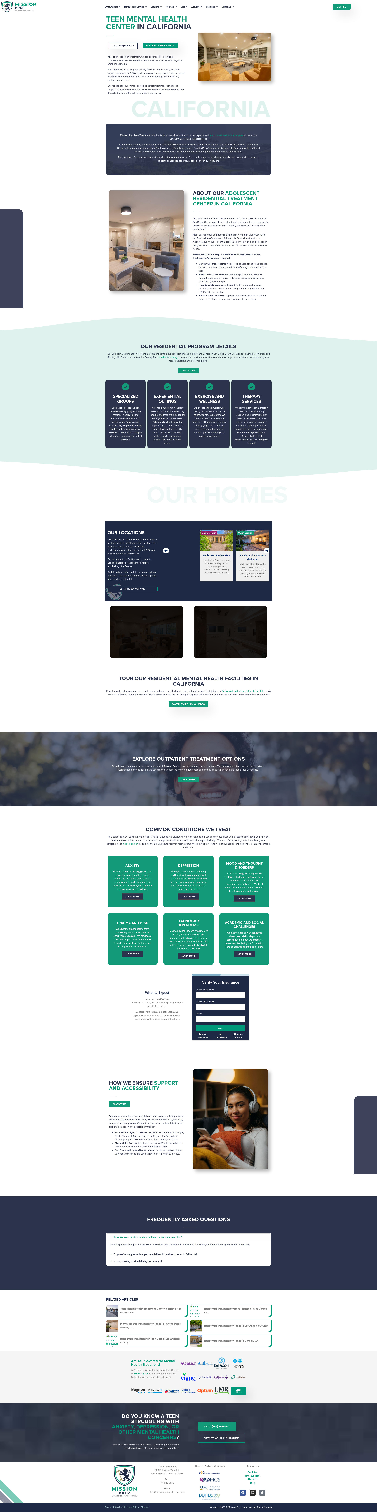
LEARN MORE (132, 896)
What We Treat (111, 6)
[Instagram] (253, 1493)
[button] (188, 1237)
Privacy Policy (131, 1507)
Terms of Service (113, 1507)
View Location (173, 533)
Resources (210, 6)
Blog (252, 1482)
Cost (183, 6)
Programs (170, 6)
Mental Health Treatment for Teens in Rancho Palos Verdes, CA (150, 1325)
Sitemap (145, 1507)
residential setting (168, 357)
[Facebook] (243, 1493)
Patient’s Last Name (205, 1001)
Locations (155, 6)
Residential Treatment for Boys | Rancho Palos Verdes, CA (236, 1310)
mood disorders (131, 843)
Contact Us (226, 6)
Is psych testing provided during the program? (138, 1261)
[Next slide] (266, 550)
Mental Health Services (134, 6)
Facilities (252, 1472)
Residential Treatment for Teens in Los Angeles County (236, 1326)
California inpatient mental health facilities (243, 691)
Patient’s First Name (205, 990)
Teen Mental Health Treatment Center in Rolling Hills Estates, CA (150, 1310)
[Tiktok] (262, 1493)
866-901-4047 (141, 1373)
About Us (195, 6)
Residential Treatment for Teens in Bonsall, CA (231, 1341)
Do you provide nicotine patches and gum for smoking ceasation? (148, 1237)
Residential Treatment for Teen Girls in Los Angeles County (150, 1340)
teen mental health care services (226, 135)
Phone (199, 1013)
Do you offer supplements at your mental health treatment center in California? (155, 1254)
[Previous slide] (166, 550)
